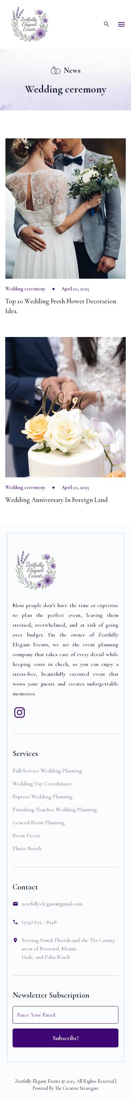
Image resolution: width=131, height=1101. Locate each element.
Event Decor (26, 835)
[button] (121, 24)
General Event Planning (39, 822)
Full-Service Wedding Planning (47, 770)
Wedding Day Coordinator (42, 783)
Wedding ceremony (25, 289)
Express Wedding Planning (42, 796)
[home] (30, 24)
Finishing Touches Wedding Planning (55, 809)
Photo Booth (27, 848)
